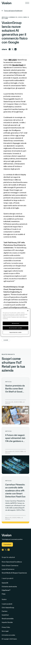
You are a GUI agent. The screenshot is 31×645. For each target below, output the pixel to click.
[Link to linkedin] (15, 49)
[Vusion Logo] (6, 3)
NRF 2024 (13, 60)
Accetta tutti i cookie (15, 327)
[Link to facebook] (10, 49)
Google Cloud (17, 65)
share (4, 49)
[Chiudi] (28, 311)
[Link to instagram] (3, 550)
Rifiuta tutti (15, 323)
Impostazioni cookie (15, 332)
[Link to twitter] (13, 49)
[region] (15, 322)
